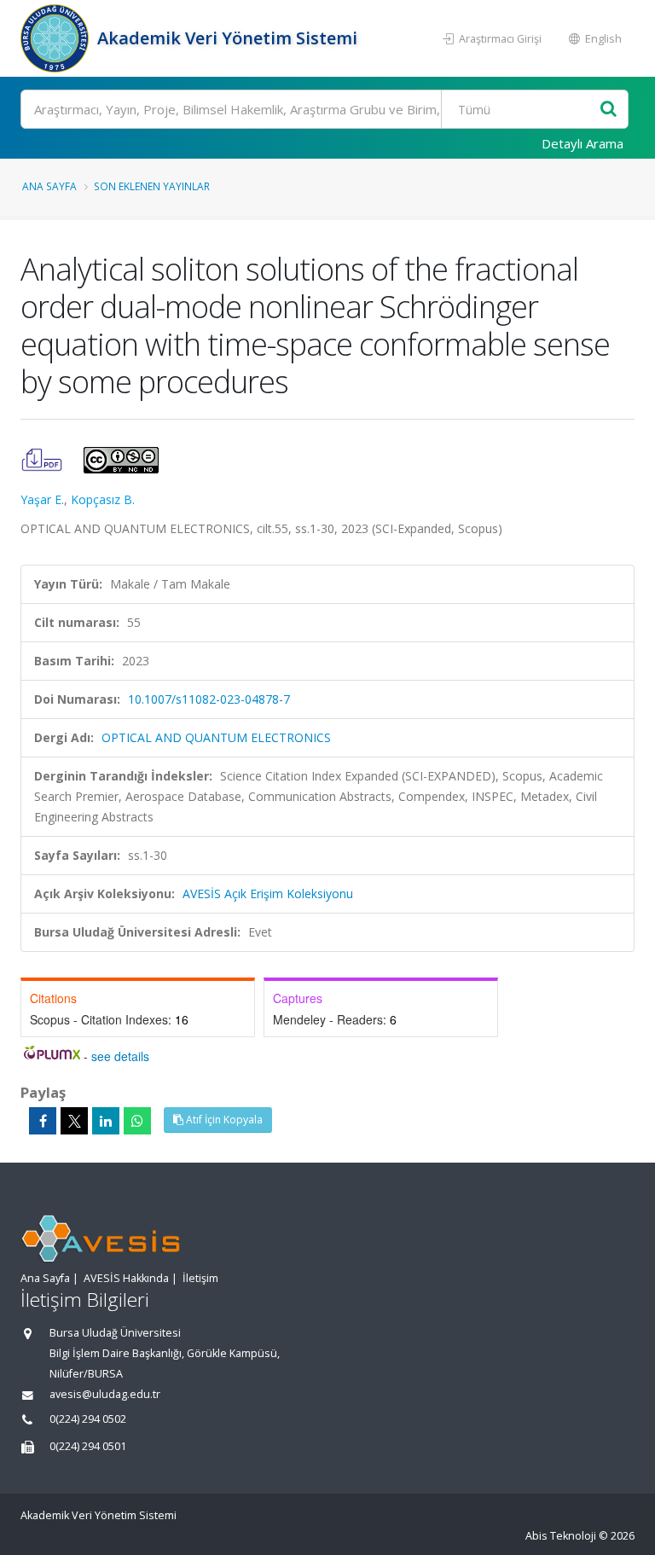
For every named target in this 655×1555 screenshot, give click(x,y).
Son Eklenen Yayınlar (152, 186)
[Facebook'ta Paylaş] (42, 1120)
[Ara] (608, 109)
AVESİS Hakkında (126, 1278)
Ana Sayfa (49, 186)
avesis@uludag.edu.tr (104, 1394)
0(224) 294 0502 (87, 1419)
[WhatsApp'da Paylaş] (137, 1120)
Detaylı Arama (582, 143)
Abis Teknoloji (560, 1536)
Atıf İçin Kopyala (223, 1119)
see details (120, 1056)
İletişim (200, 1278)
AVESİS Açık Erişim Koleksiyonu (268, 893)
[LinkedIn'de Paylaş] (105, 1120)
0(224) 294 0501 (87, 1446)
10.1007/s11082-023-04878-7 (209, 699)
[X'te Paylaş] (74, 1120)
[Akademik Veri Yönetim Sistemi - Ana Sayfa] (56, 38)
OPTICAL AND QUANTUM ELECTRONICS (216, 737)
